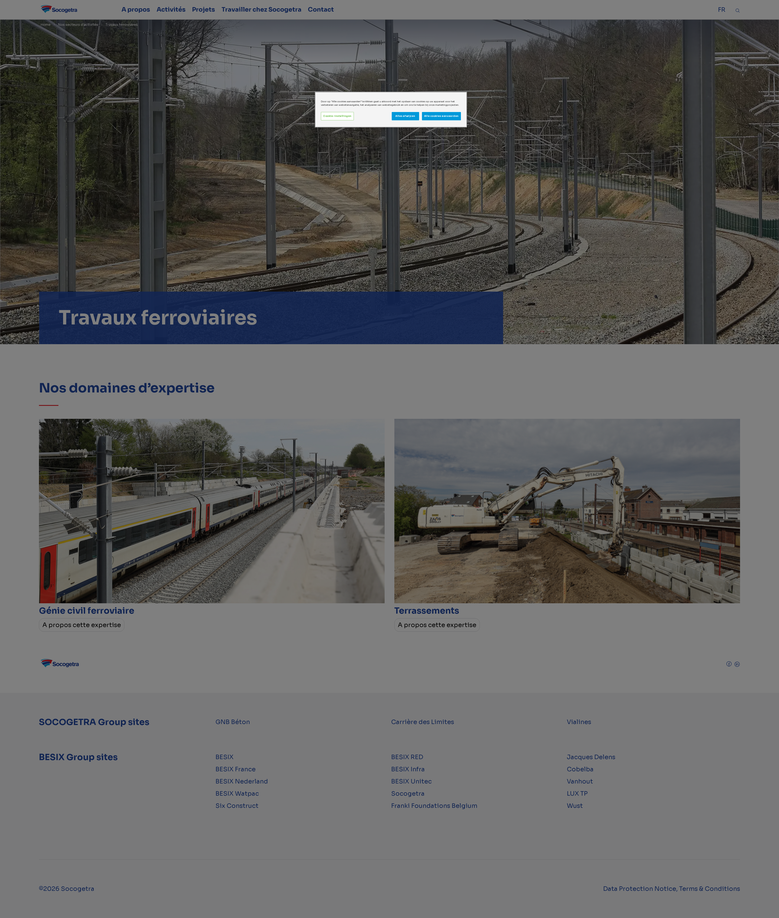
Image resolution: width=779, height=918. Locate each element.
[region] (391, 109)
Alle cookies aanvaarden (441, 116)
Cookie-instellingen (337, 116)
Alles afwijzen (405, 116)
